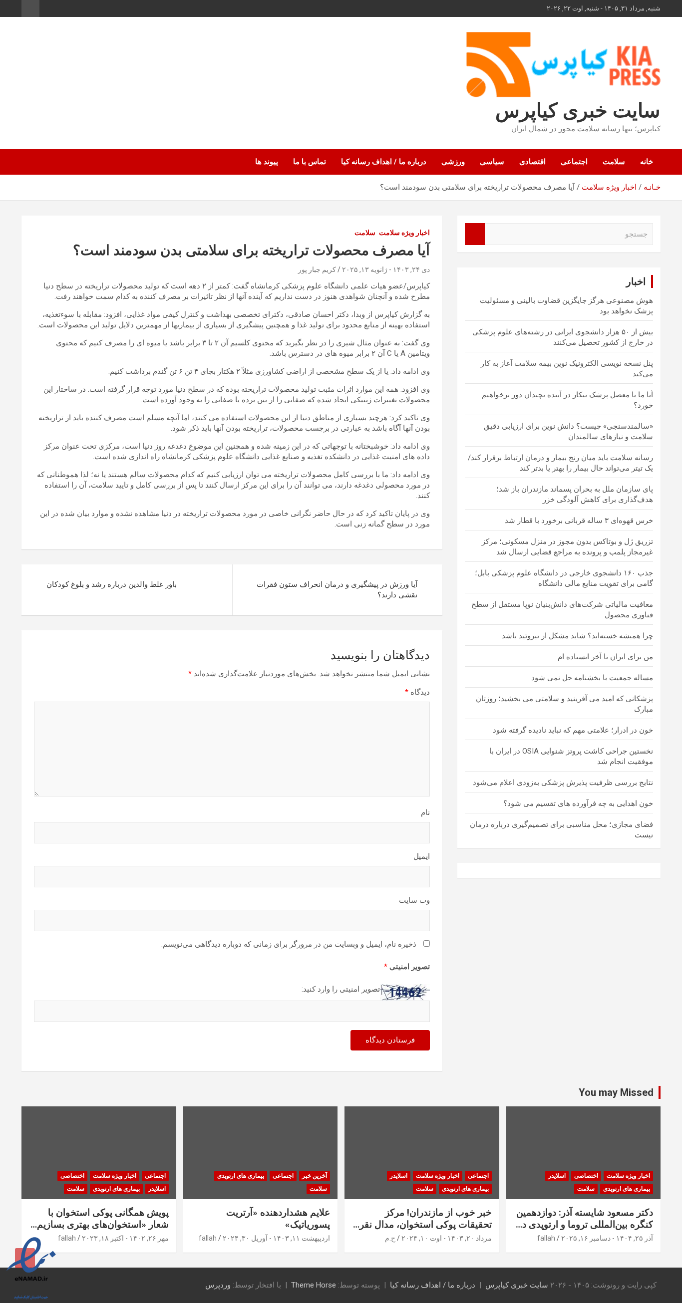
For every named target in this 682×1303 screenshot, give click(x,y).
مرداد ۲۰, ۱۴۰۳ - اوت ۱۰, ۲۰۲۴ (446, 1238)
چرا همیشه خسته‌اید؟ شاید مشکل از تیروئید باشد (577, 635)
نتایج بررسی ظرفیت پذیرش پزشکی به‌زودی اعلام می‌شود (563, 782)
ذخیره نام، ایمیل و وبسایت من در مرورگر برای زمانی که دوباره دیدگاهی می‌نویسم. (288, 944)
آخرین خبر (314, 1175)
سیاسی (492, 161)
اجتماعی (574, 161)
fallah (546, 1238)
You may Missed (616, 1092)
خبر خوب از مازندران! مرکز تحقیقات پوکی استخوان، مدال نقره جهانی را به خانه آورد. (423, 1225)
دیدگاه (417, 692)
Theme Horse (313, 1285)
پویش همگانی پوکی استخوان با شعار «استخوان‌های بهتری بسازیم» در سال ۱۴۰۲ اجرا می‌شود (100, 1225)
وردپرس (218, 1285)
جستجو (475, 234)
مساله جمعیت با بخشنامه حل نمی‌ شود (592, 677)
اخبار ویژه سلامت (404, 233)
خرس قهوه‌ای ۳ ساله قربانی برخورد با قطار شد (579, 520)
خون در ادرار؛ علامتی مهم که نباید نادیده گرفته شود (573, 730)
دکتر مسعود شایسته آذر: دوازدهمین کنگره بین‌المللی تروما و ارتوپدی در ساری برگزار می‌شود (584, 1225)
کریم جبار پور (317, 269)
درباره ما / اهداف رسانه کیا (383, 161)
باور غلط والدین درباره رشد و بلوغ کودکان (111, 584)
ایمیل (421, 856)
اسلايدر (557, 1175)
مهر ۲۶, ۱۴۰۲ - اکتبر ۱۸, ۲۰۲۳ (125, 1238)
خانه (646, 161)
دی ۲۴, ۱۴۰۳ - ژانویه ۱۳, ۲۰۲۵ (386, 269)
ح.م (390, 1238)
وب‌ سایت (414, 900)
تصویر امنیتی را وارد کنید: (341, 989)
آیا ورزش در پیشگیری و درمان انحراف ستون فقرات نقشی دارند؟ (337, 589)
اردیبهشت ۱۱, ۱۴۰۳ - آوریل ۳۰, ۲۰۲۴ (276, 1238)
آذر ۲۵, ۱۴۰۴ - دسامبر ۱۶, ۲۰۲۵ (607, 1238)
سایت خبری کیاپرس (578, 110)
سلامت (614, 161)
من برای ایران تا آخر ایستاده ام (605, 656)
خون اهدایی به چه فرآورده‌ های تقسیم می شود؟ (578, 803)
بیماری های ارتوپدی (626, 1188)
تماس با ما (309, 161)
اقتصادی (532, 161)
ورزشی (453, 161)
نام (425, 812)
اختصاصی (586, 1175)
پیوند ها (266, 161)
